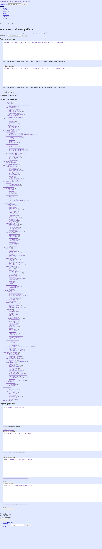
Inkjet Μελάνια (9, 188)
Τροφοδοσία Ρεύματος (11, 285)
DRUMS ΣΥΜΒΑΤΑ (11, 162)
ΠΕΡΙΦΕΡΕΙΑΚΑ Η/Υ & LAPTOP (14, 318)
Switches (11, 254)
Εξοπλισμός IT (9, 232)
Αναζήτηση (24, 4)
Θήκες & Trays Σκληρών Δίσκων (17, 278)
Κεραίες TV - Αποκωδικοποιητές (17, 264)
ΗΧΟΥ (10, 315)
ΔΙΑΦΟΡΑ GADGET (14, 106)
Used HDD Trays (13, 236)
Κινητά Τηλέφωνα (13, 123)
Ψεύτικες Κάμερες (13, 399)
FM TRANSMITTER (14, 367)
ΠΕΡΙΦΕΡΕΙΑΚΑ (10, 362)
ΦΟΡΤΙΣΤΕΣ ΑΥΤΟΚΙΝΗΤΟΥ (16, 380)
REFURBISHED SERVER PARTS (14, 153)
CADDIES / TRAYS (14, 154)
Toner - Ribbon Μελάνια (12, 195)
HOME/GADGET (7, 102)
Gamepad (11, 269)
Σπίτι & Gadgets (7, 381)
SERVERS (11, 141)
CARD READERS (13, 303)
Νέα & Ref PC (6, 203)
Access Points (12, 250)
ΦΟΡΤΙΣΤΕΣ (12, 379)
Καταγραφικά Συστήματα (15, 396)
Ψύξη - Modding (13, 222)
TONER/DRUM (7, 161)
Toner (10, 197)
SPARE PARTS (13, 152)
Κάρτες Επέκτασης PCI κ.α (15, 209)
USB (10, 310)
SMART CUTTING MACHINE (14, 358)
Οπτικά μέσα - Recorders (15, 217)
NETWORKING (10, 166)
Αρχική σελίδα (3, 23)
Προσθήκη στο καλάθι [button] (8, 66)
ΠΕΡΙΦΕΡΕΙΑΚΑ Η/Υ (8, 290)
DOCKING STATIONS (15, 305)
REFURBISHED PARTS (12, 144)
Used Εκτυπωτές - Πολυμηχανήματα (17, 200)
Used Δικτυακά (12, 242)
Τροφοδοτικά (12, 397)
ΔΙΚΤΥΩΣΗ (6, 165)
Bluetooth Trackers (13, 389)
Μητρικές (11, 212)
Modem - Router (13, 251)
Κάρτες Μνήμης (13, 279)
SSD (10, 306)
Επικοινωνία (6, 11)
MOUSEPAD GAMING (15, 293)
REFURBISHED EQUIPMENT (14, 136)
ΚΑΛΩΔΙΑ (8, 309)
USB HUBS (12, 322)
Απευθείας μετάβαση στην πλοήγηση (9, 1)
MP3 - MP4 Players (13, 259)
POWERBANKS (13, 368)
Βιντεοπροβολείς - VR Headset (16, 262)
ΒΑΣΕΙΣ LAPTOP (13, 326)
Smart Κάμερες (12, 395)
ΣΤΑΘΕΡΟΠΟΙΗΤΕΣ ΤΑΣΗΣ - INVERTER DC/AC (22, 346)
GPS (7, 388)
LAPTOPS (11, 138)
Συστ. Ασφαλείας (7, 387)
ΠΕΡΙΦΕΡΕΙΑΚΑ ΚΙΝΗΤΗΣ (10, 352)
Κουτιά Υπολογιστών (14, 211)
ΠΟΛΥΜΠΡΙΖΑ (13, 345)
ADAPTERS (12, 364)
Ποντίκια (11, 283)
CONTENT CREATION (12, 353)
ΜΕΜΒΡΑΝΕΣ (12, 360)
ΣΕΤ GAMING (12, 299)
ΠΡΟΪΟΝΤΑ (6, 9)
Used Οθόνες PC (13, 230)
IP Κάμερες (11, 393)
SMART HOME (10, 107)
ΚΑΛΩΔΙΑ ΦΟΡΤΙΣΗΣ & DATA (17, 377)
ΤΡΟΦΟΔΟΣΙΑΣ (13, 317)
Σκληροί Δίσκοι (12, 219)
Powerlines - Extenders (14, 252)
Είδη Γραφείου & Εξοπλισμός (10, 181)
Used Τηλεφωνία (13, 243)
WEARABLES (12, 372)
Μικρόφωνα (12, 281)
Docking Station (13, 267)
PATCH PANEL (13, 172)
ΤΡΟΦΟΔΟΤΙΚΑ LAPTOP (15, 350)
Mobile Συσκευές (10, 119)
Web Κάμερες (12, 274)
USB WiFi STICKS (13, 180)
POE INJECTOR (13, 173)
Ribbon (10, 196)
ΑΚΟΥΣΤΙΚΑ (12, 325)
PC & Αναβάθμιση (10, 204)
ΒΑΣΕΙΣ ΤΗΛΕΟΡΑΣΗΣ (15, 117)
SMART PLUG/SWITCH (15, 111)
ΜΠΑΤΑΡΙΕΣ (12, 342)
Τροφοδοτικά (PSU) (14, 220)
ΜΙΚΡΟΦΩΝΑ (12, 332)
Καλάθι (5, 526)
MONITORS (12, 140)
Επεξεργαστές (12, 207)
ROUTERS (12, 176)
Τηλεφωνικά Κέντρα (14, 129)
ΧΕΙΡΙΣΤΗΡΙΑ (12, 301)
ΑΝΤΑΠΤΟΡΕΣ (13, 311)
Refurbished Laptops (14, 224)
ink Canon (11, 189)
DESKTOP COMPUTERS (15, 137)
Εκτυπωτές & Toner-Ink (8, 187)
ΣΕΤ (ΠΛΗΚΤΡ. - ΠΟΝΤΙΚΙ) (16, 336)
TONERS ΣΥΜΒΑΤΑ (11, 164)
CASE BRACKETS (14, 320)
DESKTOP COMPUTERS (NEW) (17, 133)
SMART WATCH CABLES (16, 371)
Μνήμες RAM (12, 213)
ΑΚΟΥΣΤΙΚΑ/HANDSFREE (16, 373)
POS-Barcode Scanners (14, 234)
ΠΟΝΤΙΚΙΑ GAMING (14, 298)
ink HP (10, 192)
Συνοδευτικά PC (10, 266)
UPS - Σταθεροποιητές (14, 286)
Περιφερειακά (6, 247)
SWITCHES (12, 177)
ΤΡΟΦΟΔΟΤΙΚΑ (10, 348)
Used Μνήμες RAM (14, 228)
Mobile (4, 118)
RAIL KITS (12, 158)
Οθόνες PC (11, 216)
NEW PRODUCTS (10, 132)
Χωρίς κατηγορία (7, 400)
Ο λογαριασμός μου (8, 522)
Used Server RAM (13, 240)
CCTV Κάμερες (13, 392)
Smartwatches (12, 122)
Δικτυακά (8, 248)
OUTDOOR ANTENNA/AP (16, 170)
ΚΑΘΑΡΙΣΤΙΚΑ (13, 329)
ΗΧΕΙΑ (11, 328)
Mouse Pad (11, 270)
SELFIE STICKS (13, 369)
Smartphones (12, 121)
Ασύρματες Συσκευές (14, 126)
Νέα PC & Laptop (13, 215)
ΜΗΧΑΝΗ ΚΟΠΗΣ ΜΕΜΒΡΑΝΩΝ (18, 361)
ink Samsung (12, 193)
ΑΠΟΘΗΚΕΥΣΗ (10, 302)
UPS (10, 341)
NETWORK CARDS (14, 156)
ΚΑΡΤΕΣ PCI (12, 330)
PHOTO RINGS (13, 354)
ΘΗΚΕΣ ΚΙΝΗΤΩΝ (14, 376)
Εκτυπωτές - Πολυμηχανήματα (16, 201)
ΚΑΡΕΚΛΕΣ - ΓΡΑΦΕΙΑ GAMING (18, 295)
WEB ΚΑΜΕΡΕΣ (13, 324)
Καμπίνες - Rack (13, 246)
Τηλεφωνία (8, 125)
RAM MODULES (13, 146)
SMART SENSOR (13, 113)
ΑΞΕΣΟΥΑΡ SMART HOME (16, 114)
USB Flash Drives (13, 271)
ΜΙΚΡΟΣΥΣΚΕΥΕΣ (11, 115)
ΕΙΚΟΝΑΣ (11, 313)
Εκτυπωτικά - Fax (10, 199)
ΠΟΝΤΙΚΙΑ (12, 334)
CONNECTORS (13, 168)
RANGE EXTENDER (14, 175)
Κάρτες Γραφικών (13, 208)
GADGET (8, 103)
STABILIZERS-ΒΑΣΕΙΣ (15, 356)
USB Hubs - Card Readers (15, 273)
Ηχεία (10, 263)
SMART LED (12, 110)
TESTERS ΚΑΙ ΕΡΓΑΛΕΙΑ (16, 179)
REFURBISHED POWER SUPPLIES (18, 150)
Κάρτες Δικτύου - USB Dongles (16, 255)
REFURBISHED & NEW (9, 130)
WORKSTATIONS (13, 142)
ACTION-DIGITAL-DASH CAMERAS (19, 105)
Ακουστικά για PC (13, 275)
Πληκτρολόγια (12, 282)
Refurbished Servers (14, 235)
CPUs (10, 145)
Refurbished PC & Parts (11, 223)
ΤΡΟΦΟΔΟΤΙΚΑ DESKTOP (16, 349)
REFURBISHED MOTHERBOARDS (18, 149)
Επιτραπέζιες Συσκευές (14, 128)
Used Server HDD (13, 238)
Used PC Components (14, 227)
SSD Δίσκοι (12, 205)
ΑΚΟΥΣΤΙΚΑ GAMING (15, 294)
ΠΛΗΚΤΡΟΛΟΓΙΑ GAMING (16, 297)
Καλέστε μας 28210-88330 (9, 431)
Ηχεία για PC (12, 277)
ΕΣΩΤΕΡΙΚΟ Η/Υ (13, 314)
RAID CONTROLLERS (15, 157)
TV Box (11, 260)
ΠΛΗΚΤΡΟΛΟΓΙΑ (13, 333)
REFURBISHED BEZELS (15, 148)
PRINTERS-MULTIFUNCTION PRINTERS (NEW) (22, 134)
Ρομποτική (11, 385)
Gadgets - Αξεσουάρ (11, 383)
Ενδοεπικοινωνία (13, 384)
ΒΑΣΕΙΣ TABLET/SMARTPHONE (18, 375)
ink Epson (11, 191)
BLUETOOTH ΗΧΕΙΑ (14, 365)
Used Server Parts (13, 239)
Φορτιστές (11, 289)
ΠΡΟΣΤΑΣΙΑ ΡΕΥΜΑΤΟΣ (12, 340)
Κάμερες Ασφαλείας (11, 391)
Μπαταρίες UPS (13, 287)
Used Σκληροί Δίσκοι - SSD (15, 231)
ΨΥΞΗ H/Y (12, 338)
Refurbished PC (13, 226)
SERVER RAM (13, 160)
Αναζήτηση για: (3, 4)
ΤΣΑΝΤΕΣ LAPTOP (14, 337)
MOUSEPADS (12, 321)
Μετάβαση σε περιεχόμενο (24, 1)
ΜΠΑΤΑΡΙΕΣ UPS (13, 344)
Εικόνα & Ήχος (9, 258)
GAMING (8, 291)
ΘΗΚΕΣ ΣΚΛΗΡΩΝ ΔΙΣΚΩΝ (16, 307)
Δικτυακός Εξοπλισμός (14, 244)
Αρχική (4, 8)
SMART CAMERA (14, 109)
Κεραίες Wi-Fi (12, 256)
